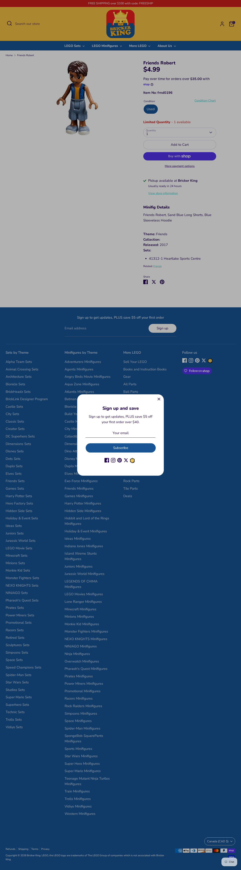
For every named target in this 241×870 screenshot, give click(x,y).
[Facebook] (106, 460)
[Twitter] (126, 460)
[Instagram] (113, 460)
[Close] (159, 399)
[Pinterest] (119, 460)
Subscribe (120, 448)
